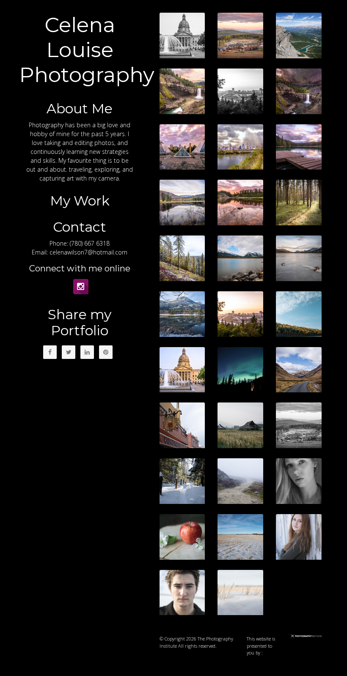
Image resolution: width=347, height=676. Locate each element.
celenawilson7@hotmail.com (88, 252)
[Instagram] (80, 286)
